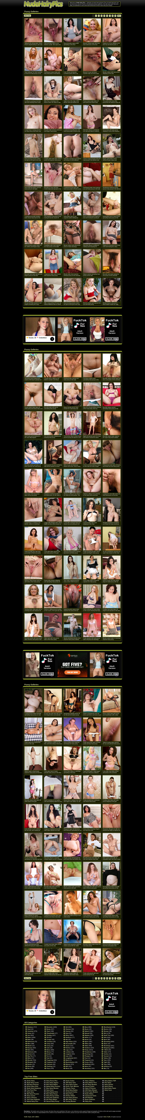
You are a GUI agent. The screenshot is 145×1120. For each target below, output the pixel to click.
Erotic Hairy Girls (32, 1086)
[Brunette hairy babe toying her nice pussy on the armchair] (111, 261)
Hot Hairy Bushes (91, 1084)
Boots (29, 1066)
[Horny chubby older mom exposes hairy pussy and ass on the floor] (53, 960)
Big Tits (30, 1056)
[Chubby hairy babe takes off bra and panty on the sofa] (53, 931)
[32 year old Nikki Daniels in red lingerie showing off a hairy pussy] (33, 290)
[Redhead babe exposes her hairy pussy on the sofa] (72, 365)
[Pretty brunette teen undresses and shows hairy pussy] (92, 787)
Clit (47, 1037)
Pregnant (88, 1060)
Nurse (86, 1039)
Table (105, 1052)
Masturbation (69, 1062)
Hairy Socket (109, 1084)
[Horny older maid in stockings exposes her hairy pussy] (92, 567)
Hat (66, 1039)
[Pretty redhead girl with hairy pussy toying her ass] (92, 960)
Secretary (88, 1068)
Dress (48, 1050)
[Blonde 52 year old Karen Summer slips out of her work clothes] (92, 59)
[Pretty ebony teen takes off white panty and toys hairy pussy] (92, 729)
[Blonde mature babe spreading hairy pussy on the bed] (72, 874)
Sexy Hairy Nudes (72, 1090)
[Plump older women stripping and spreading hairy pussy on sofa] (53, 567)
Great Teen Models (91, 1092)
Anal (28, 1029)
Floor (48, 1068)
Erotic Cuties (70, 1080)
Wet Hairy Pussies (33, 1094)
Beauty (29, 1048)
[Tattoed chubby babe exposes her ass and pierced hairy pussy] (111, 729)
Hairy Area (88, 1101)
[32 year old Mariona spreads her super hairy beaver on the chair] (111, 539)
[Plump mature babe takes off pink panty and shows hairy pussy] (92, 88)
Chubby (49, 1035)
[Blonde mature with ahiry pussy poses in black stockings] (72, 232)
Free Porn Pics (32, 1090)
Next (119, 15)
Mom (86, 1027)
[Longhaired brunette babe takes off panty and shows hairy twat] (53, 903)
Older (86, 1045)
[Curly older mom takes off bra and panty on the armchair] (111, 758)
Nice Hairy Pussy (52, 1094)
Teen (105, 1060)
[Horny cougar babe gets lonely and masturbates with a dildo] (111, 701)
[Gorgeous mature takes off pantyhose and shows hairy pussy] (72, 960)
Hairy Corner (31, 1095)
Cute (48, 1048)
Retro (86, 1066)
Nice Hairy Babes (52, 1084)
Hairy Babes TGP (110, 1080)
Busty (48, 1029)
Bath (29, 1039)
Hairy (67, 1035)
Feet (47, 1058)
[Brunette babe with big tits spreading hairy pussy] (53, 394)
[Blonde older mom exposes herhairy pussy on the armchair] (72, 261)
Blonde (29, 1060)
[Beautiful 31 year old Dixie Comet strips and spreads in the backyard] (53, 175)
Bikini (29, 1058)
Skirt (105, 1033)
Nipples (87, 1035)
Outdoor (87, 1048)
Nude (86, 1037)
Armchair (30, 1031)
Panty (86, 1050)
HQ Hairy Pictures (33, 1084)
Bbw (28, 1043)
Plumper (87, 1056)
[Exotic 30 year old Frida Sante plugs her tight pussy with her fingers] (111, 567)
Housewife (69, 1043)
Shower (106, 1031)
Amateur (30, 1027)
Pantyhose (88, 1052)
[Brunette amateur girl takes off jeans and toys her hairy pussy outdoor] (33, 452)
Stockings (107, 1045)
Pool (86, 1058)
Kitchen (68, 1048)
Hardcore (68, 1037)
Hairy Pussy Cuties (52, 1095)
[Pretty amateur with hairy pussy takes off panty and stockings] (92, 625)
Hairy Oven (50, 1090)
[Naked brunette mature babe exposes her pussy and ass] (72, 596)
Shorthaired (107, 1027)
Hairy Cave (108, 1090)
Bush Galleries (90, 1099)
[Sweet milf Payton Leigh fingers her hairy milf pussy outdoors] (92, 758)
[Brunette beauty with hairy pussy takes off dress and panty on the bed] (33, 625)
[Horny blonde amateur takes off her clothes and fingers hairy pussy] (33, 232)
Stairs (105, 1043)
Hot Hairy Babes (51, 1099)
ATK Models (89, 1097)
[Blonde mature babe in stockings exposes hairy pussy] (111, 625)
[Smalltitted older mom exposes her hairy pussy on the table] (53, 232)
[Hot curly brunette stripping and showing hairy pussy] (53, 423)
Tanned (106, 1056)
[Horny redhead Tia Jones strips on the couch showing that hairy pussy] (92, 596)
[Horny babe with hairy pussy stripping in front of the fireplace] (111, 117)
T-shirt (106, 1050)
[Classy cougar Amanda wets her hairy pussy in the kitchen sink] (92, 146)
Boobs (29, 1064)
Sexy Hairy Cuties (72, 1084)
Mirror (67, 1068)
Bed (28, 1050)
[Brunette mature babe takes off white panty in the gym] (33, 787)
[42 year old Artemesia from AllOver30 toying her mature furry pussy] (33, 931)
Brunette (49, 1027)
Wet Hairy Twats (71, 1099)
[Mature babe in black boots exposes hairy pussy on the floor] (33, 758)
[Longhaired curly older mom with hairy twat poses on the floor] (111, 481)
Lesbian (68, 1052)
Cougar (48, 1039)
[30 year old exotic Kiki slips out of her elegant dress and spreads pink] (53, 701)
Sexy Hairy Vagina (52, 1082)
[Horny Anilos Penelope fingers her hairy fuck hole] (92, 816)
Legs (67, 1050)
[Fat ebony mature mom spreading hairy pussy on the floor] (92, 365)
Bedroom (30, 1052)
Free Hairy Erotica (72, 1097)
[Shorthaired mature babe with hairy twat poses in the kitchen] (53, 59)
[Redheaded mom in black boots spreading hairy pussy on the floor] (111, 203)
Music (87, 1029)
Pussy (87, 1062)
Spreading (107, 1041)
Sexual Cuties (89, 1086)
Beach (29, 1045)
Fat (47, 1056)
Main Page (27, 15)
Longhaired (69, 1058)
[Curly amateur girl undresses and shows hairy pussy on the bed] (92, 903)
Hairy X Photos (32, 1097)
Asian (29, 1033)
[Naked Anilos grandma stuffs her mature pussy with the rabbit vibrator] (72, 931)
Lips (66, 1056)
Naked (87, 1031)
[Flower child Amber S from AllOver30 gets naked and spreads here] (111, 146)
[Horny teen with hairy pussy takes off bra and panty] (33, 481)
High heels (69, 1041)
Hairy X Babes (89, 1080)
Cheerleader (50, 1033)
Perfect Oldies (70, 1095)
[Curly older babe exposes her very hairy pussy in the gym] (53, 539)
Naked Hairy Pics (32, 1101)
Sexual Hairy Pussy (52, 1101)
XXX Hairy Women (91, 1090)
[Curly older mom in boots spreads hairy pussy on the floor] (53, 758)
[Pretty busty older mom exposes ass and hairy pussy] (111, 960)
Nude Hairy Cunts (33, 1082)
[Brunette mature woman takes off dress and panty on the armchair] (111, 365)
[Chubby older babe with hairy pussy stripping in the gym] (111, 787)
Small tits (107, 1035)
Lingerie (68, 1054)
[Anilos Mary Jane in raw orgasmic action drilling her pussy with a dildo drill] (72, 203)
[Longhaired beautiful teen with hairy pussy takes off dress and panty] (72, 117)
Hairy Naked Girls (52, 1092)
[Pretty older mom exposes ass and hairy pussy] (33, 960)
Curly (48, 1043)
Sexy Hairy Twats (110, 1088)
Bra (28, 1068)
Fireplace (49, 1062)
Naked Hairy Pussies (53, 1086)
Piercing (87, 1054)
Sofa (105, 1037)
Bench (29, 1054)
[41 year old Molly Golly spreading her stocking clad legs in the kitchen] (33, 845)
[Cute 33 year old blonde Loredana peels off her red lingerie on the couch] (72, 59)
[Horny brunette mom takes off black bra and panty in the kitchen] (111, 931)
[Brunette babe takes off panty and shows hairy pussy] (53, 874)
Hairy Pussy (70, 1094)
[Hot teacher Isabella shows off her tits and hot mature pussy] (72, 701)
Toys (105, 1064)
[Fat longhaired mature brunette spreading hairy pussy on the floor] (111, 874)
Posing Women (71, 1101)
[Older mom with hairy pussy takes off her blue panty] (53, 625)
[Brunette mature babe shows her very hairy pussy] (92, 931)
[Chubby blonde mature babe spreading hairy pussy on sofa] (111, 903)
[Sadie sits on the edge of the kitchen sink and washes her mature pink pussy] (72, 88)
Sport (105, 1039)
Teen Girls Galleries (33, 1099)
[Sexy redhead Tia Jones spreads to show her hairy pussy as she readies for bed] (33, 59)
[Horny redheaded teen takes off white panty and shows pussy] (33, 874)
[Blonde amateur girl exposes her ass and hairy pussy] (92, 290)
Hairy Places (109, 1086)
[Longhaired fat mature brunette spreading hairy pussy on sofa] (33, 701)
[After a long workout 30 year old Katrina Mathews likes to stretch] (53, 290)
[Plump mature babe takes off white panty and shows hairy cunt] (33, 394)
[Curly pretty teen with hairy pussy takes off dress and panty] (92, 874)
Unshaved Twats (90, 1095)
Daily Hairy (30, 1092)
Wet (105, 1068)
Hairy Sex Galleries (52, 1097)
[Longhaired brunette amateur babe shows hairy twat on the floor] (33, 203)
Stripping (107, 1048)
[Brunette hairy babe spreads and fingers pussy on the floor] (33, 261)
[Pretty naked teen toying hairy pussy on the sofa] (33, 729)
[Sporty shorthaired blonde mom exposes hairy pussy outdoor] (72, 625)
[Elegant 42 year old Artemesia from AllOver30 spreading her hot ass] (72, 816)
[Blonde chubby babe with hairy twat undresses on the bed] (92, 30)
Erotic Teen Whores (72, 1086)
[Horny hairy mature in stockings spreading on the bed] (72, 758)
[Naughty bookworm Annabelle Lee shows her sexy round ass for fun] (111, 510)
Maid (67, 1060)
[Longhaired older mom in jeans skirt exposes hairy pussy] (53, 261)
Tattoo (106, 1058)
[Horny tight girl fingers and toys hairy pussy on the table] (33, 175)
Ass (28, 1035)
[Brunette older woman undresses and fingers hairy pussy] (53, 117)
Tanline (106, 1054)
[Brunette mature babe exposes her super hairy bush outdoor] (111, 423)
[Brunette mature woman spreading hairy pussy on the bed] (111, 394)
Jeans (67, 1045)
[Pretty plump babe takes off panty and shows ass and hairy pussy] (111, 452)
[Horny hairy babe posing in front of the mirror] (72, 903)
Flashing (49, 1066)
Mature (67, 1064)
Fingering (49, 1060)
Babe (29, 1037)
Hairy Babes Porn (91, 1082)
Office (87, 1043)
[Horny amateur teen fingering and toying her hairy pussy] (72, 729)
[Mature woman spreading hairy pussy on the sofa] (92, 261)
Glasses (68, 1029)
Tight (105, 1062)
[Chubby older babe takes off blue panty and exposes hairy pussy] (53, 146)
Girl (66, 1027)
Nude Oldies (89, 1094)
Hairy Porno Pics (51, 1080)
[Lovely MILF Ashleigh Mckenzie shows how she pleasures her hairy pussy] (72, 510)
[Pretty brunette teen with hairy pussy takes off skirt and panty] (33, 539)
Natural (87, 1033)
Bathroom (30, 1041)
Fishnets (49, 1064)
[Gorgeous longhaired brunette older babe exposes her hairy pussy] (53, 816)
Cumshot (49, 1041)
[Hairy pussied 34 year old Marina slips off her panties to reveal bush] (53, 452)
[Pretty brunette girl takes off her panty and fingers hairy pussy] (92, 539)
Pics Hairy (108, 1082)
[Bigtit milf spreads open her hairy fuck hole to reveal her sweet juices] (92, 423)
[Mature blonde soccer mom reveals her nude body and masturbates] (72, 394)
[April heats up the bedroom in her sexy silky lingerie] (33, 423)
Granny (67, 1031)
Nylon (86, 1041)
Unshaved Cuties (71, 1092)
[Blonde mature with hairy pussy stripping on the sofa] (111, 59)
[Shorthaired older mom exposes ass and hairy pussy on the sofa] (92, 175)
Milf (66, 1066)
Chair (48, 1031)
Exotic (48, 1054)
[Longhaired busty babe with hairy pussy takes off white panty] (72, 175)
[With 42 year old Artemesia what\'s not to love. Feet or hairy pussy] (72, 452)
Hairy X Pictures (90, 1088)
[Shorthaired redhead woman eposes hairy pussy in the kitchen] (111, 175)
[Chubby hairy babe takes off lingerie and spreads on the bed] (111, 596)
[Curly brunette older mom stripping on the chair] (92, 510)
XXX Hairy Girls (71, 1082)
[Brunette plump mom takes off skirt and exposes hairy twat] (92, 845)
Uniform (106, 1066)
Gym (67, 1033)
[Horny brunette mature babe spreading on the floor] (72, 30)
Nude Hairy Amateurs (34, 1088)
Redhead (88, 1064)
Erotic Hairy (31, 1080)
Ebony (48, 1052)
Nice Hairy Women (52, 1088)
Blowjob (30, 1062)
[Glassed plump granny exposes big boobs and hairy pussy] (72, 539)
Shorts (106, 1029)
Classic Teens (70, 1088)
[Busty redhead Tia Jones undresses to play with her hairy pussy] (33, 903)
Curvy (48, 1045)
